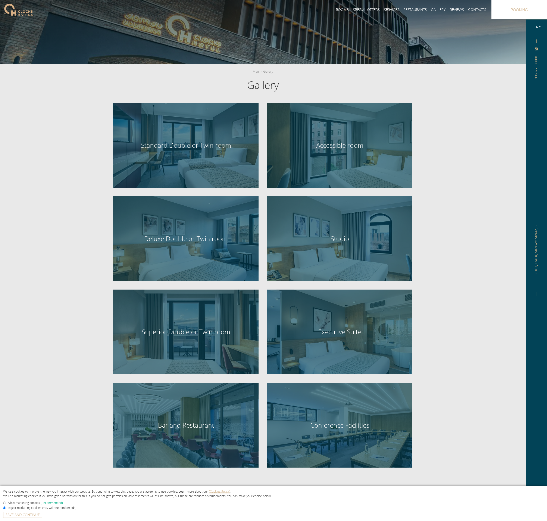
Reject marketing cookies (42, 508)
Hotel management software (193, 36)
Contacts (477, 9)
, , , (536, 249)
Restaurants (415, 9)
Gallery (438, 9)
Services (391, 9)
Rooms (342, 9)
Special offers (366, 9)
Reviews (457, 9)
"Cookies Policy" (219, 491)
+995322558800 (536, 68)
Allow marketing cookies (35, 503)
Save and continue (23, 514)
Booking (519, 9)
